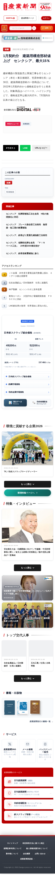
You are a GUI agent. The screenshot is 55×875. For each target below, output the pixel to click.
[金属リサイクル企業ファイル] (22, 707)
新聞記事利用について (13, 848)
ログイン (46, 18)
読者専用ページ (27, 18)
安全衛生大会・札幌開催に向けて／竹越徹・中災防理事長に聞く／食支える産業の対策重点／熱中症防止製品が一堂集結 (27, 552)
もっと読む (26, 484)
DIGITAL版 (10, 18)
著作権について (12, 854)
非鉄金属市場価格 (16, 392)
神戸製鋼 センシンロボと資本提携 (25, 289)
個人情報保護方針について (37, 848)
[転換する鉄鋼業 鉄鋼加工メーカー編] (35, 707)
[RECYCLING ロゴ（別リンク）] (48, 605)
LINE (25, 148)
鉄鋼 (8, 182)
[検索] (34, 28)
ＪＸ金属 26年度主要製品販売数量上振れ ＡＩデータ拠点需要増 (30, 274)
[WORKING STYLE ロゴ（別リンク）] (48, 578)
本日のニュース (13, 124)
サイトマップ (12, 843)
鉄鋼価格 (26, 124)
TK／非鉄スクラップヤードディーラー (20, 471)
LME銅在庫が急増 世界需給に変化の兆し (28, 306)
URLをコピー (41, 148)
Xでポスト (11, 148)
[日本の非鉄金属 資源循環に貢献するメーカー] (9, 707)
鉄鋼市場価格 (14, 384)
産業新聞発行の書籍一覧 (40, 721)
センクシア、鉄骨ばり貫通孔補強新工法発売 (26, 235)
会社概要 (26, 854)
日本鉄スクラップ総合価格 (20, 376)
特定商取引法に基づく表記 (33, 843)
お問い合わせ (40, 854)
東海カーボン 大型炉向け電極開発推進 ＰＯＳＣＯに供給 (30, 297)
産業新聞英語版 (26, 859)
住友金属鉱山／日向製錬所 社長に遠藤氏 (28, 283)
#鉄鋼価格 (10, 192)
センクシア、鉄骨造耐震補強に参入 (22, 253)
